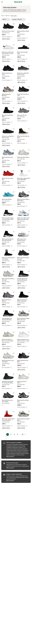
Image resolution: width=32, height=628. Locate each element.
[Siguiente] (25, 434)
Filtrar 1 (5, 19)
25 (22, 434)
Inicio (2, 15)
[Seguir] (13, 24)
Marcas (7, 15)
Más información (17, 456)
